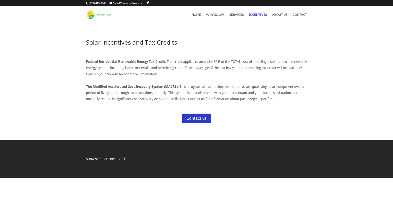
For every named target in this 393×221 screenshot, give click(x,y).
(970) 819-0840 (97, 3)
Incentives (258, 14)
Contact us (196, 118)
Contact (299, 14)
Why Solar (215, 14)
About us (279, 14)
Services (236, 14)
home (196, 14)
